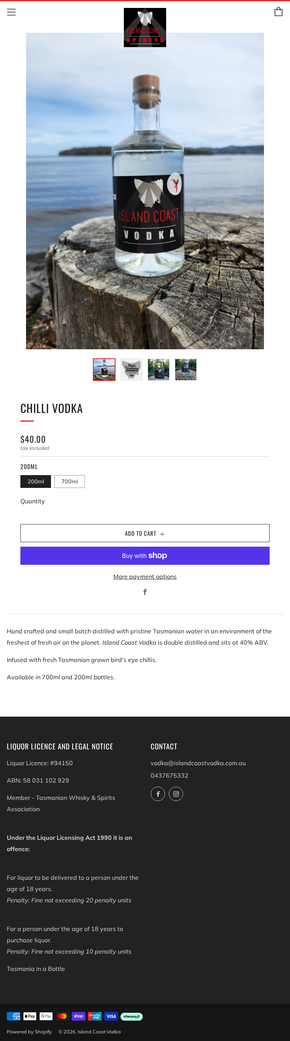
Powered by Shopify (29, 1032)
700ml (70, 481)
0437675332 (169, 775)
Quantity (32, 501)
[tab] (104, 369)
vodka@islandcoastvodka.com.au (198, 763)
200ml (36, 481)
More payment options (145, 576)
